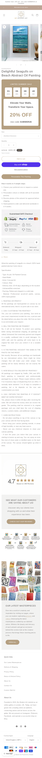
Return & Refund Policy (12, 676)
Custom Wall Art (9, 690)
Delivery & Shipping (11, 667)
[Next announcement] (38, 7)
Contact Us (8, 685)
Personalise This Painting (21, 177)
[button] (4, 15)
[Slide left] (16, 65)
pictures (29, 616)
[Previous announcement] (4, 7)
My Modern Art (18, 754)
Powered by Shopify (27, 754)
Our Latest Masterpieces (12, 662)
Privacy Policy (9, 672)
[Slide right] (25, 65)
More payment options (21, 169)
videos (8, 619)
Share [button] (6, 257)
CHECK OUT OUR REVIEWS (21, 521)
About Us (7, 681)
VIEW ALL (12, 642)
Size (3, 132)
